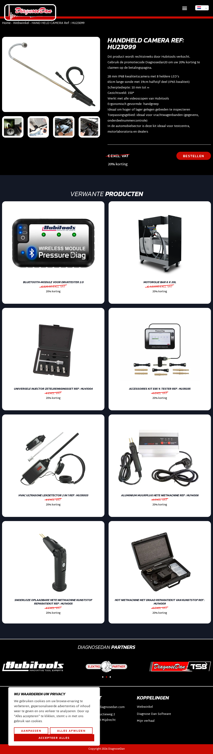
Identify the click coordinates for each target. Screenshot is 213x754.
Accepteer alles (54, 737)
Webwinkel (21, 23)
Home (6, 23)
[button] (185, 8)
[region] (54, 716)
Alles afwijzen (71, 730)
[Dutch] (202, 7)
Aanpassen (31, 730)
